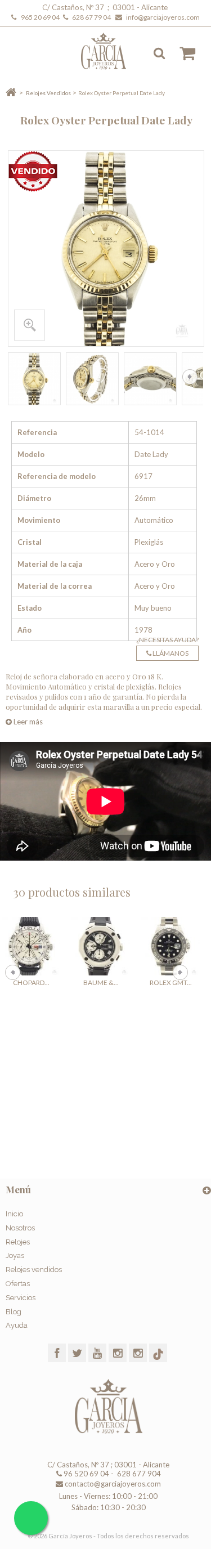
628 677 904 (138, 1473)
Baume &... (101, 982)
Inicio (14, 1214)
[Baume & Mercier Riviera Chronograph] (100, 946)
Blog (13, 1312)
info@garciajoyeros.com (163, 17)
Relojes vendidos (34, 1269)
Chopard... (31, 982)
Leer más (27, 721)
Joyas (15, 1255)
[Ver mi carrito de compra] (182, 53)
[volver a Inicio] (11, 93)
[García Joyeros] (111, 51)
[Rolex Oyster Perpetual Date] (34, 378)
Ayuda (17, 1325)
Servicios (20, 1297)
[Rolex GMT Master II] (170, 946)
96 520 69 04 (85, 1473)
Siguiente (190, 377)
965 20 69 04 (41, 17)
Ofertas (18, 1283)
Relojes (18, 1242)
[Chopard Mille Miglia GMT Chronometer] (31, 946)
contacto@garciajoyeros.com (113, 1483)
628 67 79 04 (92, 17)
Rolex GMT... (171, 982)
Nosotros (20, 1228)
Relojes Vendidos (48, 92)
